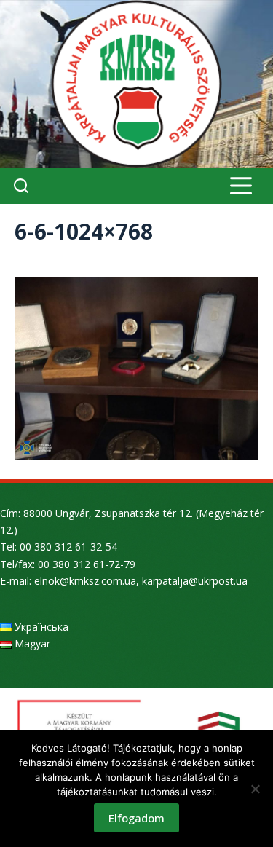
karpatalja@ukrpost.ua (195, 581)
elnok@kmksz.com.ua (85, 581)
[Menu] (241, 186)
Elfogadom (136, 818)
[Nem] (255, 788)
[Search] (21, 185)
